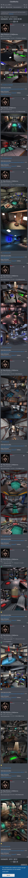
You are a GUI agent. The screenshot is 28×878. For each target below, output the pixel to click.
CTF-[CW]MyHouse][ (6, 536)
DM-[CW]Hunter (5, 441)
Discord (13, 92)
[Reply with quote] (24, 25)
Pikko (11, 24)
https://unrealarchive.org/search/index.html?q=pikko (12, 89)
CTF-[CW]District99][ (6, 252)
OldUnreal (11, 13)
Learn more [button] (5, 871)
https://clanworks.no (5, 90)
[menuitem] (10, 5)
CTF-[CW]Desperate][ (6, 347)
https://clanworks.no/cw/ (6, 94)
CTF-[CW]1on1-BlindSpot (7, 84)
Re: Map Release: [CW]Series (9, 181)
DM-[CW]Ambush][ (6, 846)
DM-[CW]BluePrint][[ (6, 768)
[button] (17, 21)
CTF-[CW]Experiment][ (7, 158)
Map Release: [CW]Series (9, 17)
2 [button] (15, 21)
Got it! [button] (8, 875)
